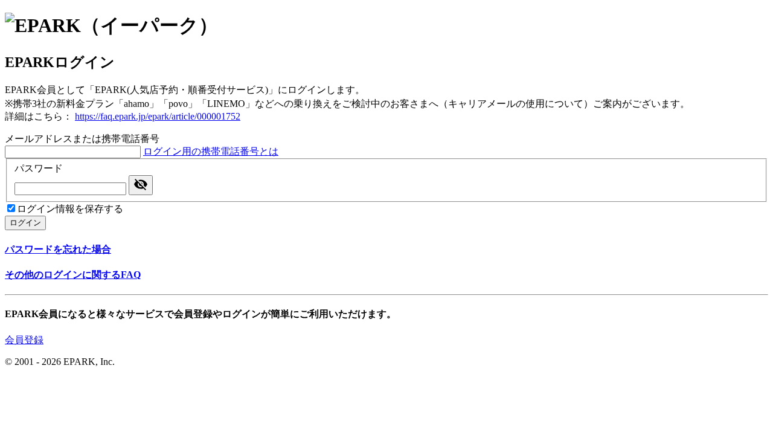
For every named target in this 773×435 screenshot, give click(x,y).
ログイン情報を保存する (70, 209)
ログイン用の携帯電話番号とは (210, 151)
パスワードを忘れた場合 (58, 249)
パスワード (38, 168)
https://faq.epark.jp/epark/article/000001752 (157, 116)
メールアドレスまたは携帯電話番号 (82, 139)
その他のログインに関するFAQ (73, 274)
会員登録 (24, 340)
